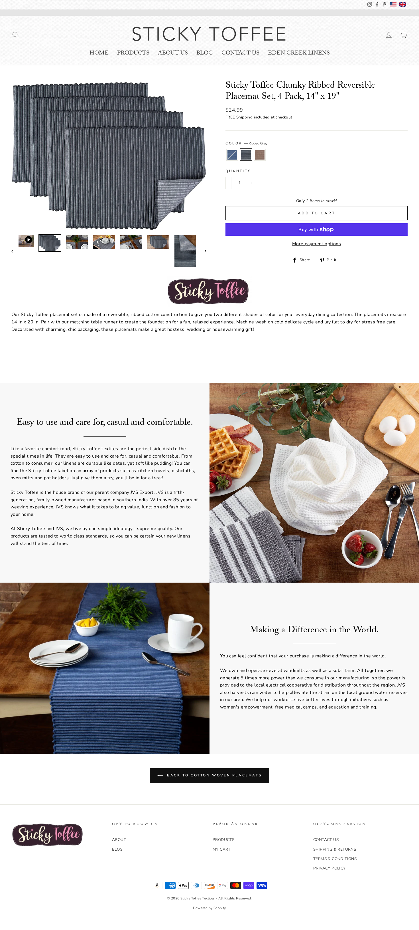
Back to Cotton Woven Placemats (213, 775)
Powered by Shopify (209, 908)
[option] (108, 155)
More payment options (316, 244)
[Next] (202, 251)
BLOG (117, 849)
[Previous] (15, 251)
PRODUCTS (223, 839)
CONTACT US (326, 839)
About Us (173, 54)
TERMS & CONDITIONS (335, 858)
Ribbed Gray (246, 154)
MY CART (222, 849)
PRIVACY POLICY (329, 868)
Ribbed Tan (259, 154)
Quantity (238, 171)
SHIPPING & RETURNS (334, 849)
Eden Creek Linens (299, 54)
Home (99, 54)
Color (246, 143)
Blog (204, 54)
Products (133, 54)
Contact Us (240, 54)
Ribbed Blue (232, 154)
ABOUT (119, 839)
